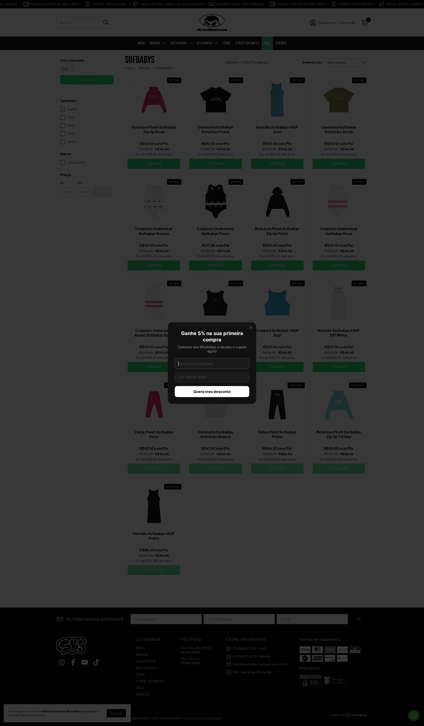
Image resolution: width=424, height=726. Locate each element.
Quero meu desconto (212, 391)
